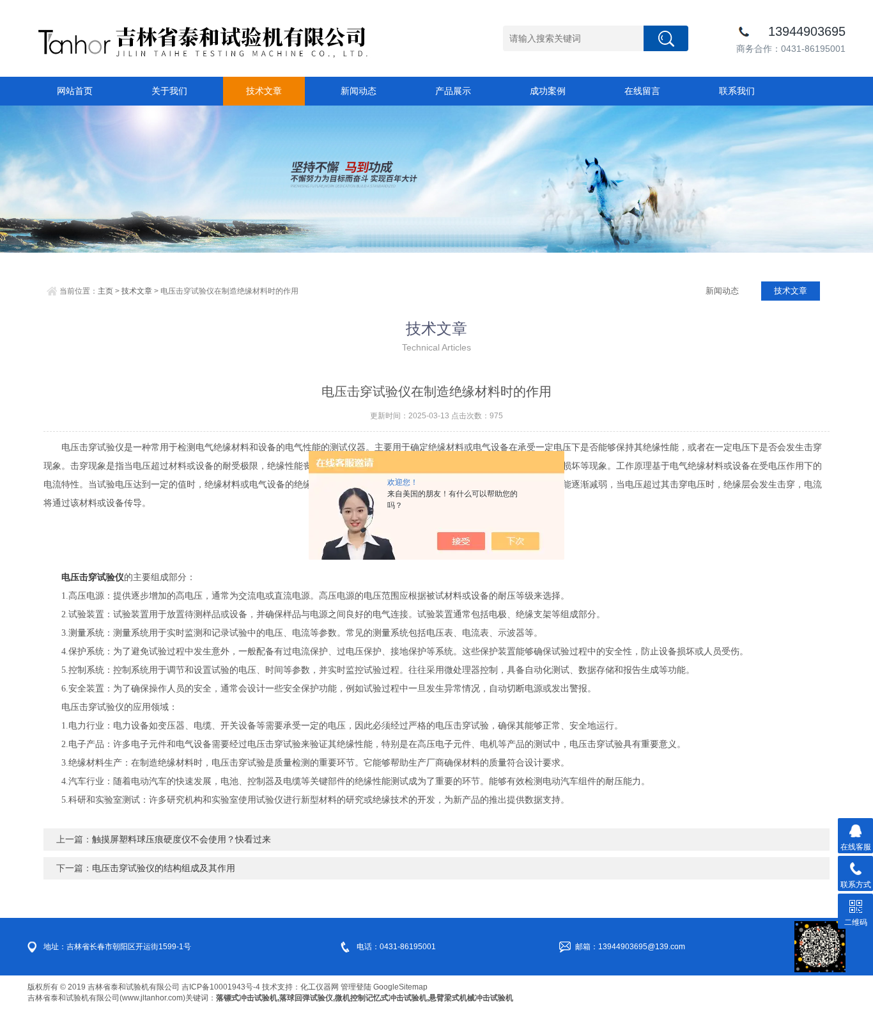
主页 (105, 291)
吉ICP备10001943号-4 (221, 986)
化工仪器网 (319, 986)
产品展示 (453, 91)
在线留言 (642, 91)
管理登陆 (356, 986)
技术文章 (264, 91)
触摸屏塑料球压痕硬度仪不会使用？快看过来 (181, 839)
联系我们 (737, 91)
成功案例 (548, 91)
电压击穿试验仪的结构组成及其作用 (163, 868)
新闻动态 (358, 91)
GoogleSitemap (400, 986)
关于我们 (169, 91)
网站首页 (75, 91)
